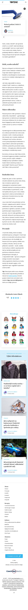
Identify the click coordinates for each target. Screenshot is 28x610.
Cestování (6, 459)
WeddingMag (7, 588)
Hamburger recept (10, 508)
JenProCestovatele (19, 586)
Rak (14, 344)
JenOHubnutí (13, 590)
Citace (6, 489)
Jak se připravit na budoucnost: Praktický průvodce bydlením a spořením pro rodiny (12, 424)
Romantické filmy (9, 526)
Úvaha (6, 541)
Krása (5, 21)
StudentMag (10, 586)
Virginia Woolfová (9, 550)
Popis (6, 539)
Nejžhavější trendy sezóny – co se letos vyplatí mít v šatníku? (14, 386)
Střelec (14, 329)
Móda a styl (7, 381)
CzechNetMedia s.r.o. (16, 578)
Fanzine (4, 586)
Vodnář (6, 337)
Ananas (7, 514)
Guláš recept (8, 510)
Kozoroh (22, 322)
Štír (21, 329)
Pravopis (7, 491)
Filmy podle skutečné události (12, 522)
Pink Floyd (7, 533)
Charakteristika (9, 543)
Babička (7, 524)
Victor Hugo (8, 548)
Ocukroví (19, 588)
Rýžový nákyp (8, 512)
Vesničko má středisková (11, 531)
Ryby (6, 329)
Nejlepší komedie (9, 529)
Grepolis (7, 500)
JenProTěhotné (11, 585)
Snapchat (7, 497)
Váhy (14, 337)
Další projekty (14, 562)
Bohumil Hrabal (9, 545)
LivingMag (14, 588)
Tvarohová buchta (10, 505)
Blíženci (21, 344)
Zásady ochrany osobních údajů (14, 565)
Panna (6, 322)
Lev (6, 344)
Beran (21, 337)
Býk (14, 322)
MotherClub (19, 583)
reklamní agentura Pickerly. (14, 581)
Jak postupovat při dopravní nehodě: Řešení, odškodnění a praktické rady (13, 464)
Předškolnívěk (20, 585)
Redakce (10, 30)
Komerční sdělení (12, 392)
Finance (6, 418)
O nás (14, 560)
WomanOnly (12, 583)
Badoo (6, 516)
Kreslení (7, 495)
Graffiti (6, 493)
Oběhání (4, 585)
